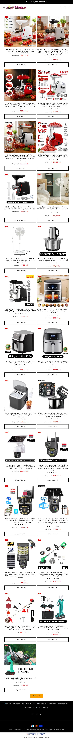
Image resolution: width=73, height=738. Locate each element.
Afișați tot (36, 696)
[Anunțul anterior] (3, 2)
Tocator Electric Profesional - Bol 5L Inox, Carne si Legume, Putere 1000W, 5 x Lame (53, 259)
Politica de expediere (29, 731)
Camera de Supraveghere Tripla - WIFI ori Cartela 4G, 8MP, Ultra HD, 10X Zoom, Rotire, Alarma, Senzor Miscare (20, 520)
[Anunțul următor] (69, 2)
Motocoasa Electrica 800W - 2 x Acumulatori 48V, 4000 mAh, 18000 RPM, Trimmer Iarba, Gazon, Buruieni (53, 574)
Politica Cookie (40, 731)
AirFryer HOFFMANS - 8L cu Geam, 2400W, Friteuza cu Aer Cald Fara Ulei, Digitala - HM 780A (52, 310)
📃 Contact (16, 703)
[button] (4, 7)
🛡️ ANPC (38, 707)
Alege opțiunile (52, 480)
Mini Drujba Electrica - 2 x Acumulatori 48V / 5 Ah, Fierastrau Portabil (20, 679)
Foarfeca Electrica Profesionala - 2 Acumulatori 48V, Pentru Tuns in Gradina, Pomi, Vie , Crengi (53, 627)
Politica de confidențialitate (44, 729)
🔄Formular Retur (63, 703)
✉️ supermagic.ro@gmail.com (46, 703)
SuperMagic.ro (17, 729)
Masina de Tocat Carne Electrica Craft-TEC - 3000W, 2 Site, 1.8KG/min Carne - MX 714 (52, 156)
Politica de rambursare (30, 729)
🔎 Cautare (7, 703)
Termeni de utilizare (59, 729)
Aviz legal (48, 731)
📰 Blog (45, 707)
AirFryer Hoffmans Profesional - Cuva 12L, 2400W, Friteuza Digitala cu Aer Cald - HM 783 (53, 363)
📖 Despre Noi (29, 707)
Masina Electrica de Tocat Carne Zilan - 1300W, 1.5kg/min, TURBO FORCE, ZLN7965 (20, 310)
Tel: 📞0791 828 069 (28, 703)
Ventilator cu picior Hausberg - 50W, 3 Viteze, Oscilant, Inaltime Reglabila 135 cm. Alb (52, 208)
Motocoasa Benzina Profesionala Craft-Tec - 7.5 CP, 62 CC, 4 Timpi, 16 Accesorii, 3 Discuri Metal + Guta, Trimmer (20, 627)
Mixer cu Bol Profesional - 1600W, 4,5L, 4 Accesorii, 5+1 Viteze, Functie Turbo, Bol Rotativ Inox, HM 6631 (53, 414)
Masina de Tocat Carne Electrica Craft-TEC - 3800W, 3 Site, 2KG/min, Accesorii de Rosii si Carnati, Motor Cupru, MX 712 (52, 104)
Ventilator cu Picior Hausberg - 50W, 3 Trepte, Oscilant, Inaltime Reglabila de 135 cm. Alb (20, 260)
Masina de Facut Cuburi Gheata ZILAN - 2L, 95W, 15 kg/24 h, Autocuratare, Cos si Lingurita (20, 414)
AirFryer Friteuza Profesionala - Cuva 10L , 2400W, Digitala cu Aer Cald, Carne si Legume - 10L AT (20, 363)
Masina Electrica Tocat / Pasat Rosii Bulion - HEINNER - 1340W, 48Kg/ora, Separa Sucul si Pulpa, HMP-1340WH (20, 51)
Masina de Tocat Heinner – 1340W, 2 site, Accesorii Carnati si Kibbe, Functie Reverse (20, 208)
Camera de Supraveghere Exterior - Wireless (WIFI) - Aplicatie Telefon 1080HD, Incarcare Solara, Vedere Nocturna (20, 466)
